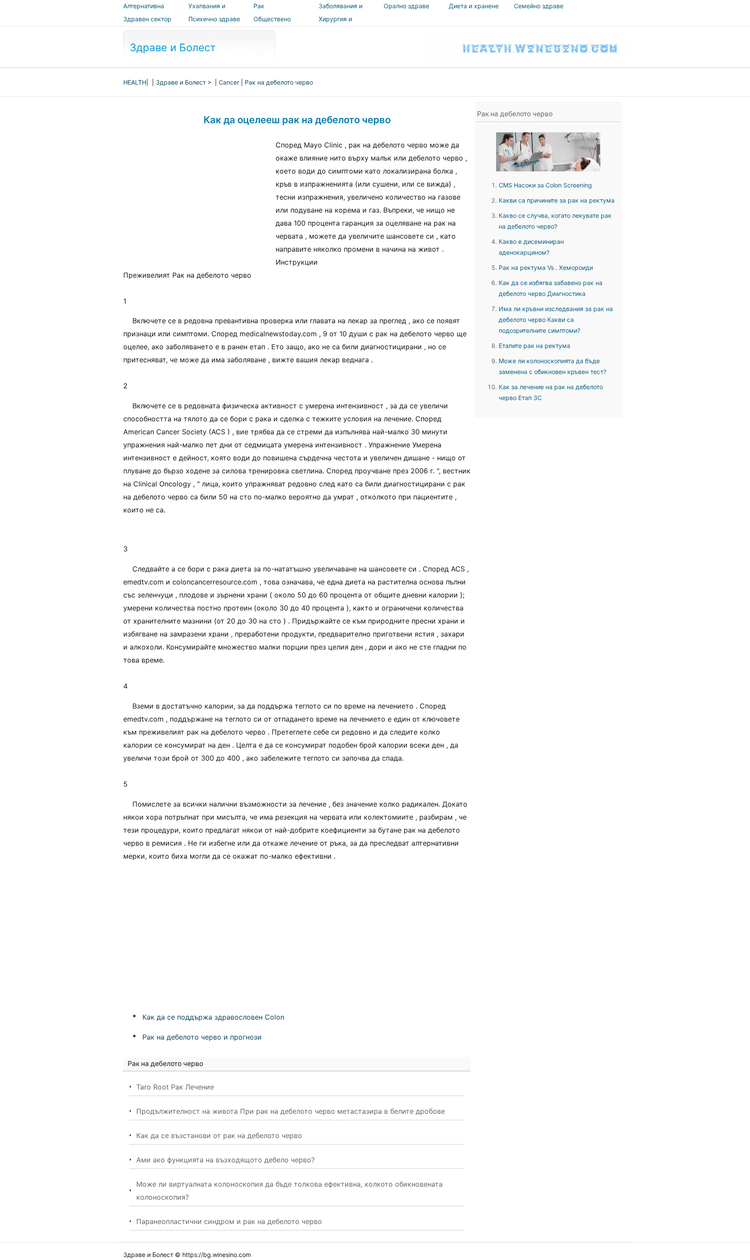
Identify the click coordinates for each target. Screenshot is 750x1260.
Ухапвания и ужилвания (206, 12)
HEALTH (134, 82)
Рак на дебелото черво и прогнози (202, 1037)
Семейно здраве (538, 6)
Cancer (229, 82)
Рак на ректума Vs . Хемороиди (546, 267)
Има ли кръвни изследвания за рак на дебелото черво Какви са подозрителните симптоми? (556, 319)
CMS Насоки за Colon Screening (545, 185)
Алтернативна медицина (143, 12)
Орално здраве (406, 6)
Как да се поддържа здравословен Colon (213, 1017)
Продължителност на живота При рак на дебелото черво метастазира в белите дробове (290, 1111)
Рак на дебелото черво (279, 82)
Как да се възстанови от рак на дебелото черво (219, 1135)
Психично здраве (214, 19)
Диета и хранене (474, 6)
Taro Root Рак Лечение (175, 1087)
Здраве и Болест (173, 47)
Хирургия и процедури (335, 25)
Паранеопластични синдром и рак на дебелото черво (229, 1221)
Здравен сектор (147, 19)
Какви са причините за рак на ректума (557, 200)
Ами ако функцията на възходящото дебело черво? (225, 1159)
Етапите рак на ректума (534, 345)
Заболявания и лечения (340, 12)
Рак (258, 6)
